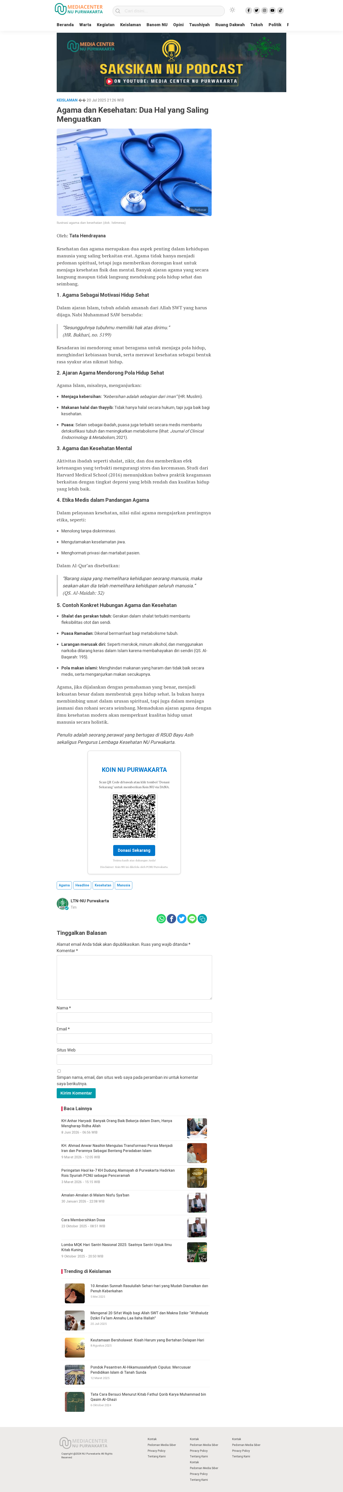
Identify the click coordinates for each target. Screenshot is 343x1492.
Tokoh (256, 25)
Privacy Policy (156, 1451)
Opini (178, 25)
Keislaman (130, 25)
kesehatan (103, 885)
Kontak (152, 1439)
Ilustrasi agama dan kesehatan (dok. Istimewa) (91, 222)
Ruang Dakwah (230, 25)
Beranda (65, 25)
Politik (275, 25)
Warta (85, 25)
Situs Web (66, 1050)
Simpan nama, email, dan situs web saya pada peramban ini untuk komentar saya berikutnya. (127, 1080)
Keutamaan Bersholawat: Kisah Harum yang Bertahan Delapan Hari (147, 1340)
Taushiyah (199, 25)
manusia (123, 885)
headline (82, 885)
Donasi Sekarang (134, 850)
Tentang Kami (157, 1456)
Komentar (67, 951)
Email (63, 1029)
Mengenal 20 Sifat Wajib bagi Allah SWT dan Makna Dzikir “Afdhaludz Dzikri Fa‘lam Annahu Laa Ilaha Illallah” (149, 1315)
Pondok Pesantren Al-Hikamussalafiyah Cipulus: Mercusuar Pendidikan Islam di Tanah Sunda (141, 1370)
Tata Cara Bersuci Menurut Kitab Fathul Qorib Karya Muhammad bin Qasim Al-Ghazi (148, 1397)
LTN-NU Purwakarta (90, 901)
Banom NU (157, 25)
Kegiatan (106, 25)
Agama (64, 885)
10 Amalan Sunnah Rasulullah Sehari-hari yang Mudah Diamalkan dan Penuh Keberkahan (149, 1288)
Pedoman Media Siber (162, 1445)
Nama (64, 1008)
